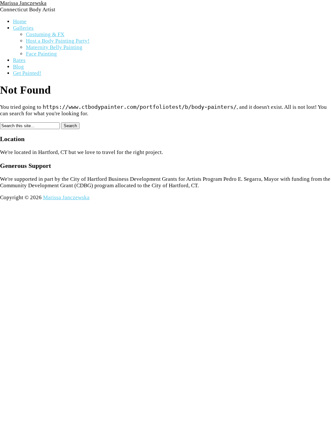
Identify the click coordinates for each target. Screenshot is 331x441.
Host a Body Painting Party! (58, 41)
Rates (19, 60)
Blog (18, 67)
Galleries (23, 28)
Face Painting (41, 54)
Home (20, 21)
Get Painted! (27, 73)
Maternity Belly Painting (54, 47)
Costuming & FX (45, 34)
